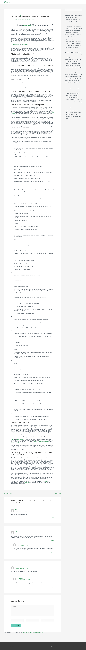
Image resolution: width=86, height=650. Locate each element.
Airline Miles (36, 2)
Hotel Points (45, 2)
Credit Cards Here (42, 24)
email (45, 481)
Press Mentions (67, 646)
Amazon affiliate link (28, 25)
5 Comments (14, 19)
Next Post (58, 493)
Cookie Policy (59, 646)
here (69, 104)
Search (58, 2)
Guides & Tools (16, 2)
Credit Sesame (20, 439)
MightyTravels (19, 567)
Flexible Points (26, 2)
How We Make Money (77, 646)
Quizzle (46, 112)
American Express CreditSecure (41, 441)
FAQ (25, 19)
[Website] (47, 620)
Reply (52, 517)
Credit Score (21, 19)
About (53, 2)
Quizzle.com (24, 44)
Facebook (26, 482)
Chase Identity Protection (17, 442)
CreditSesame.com (15, 44)
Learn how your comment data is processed (33, 632)
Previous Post (8, 493)
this (11, 143)
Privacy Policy (51, 646)
